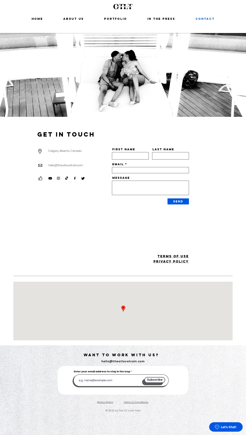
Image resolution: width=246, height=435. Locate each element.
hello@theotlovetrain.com (65, 165)
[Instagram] (58, 178)
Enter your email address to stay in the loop (102, 371)
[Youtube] (50, 178)
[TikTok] (67, 178)
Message (121, 178)
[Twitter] (83, 178)
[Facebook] (75, 178)
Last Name (163, 149)
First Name (123, 149)
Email (118, 164)
